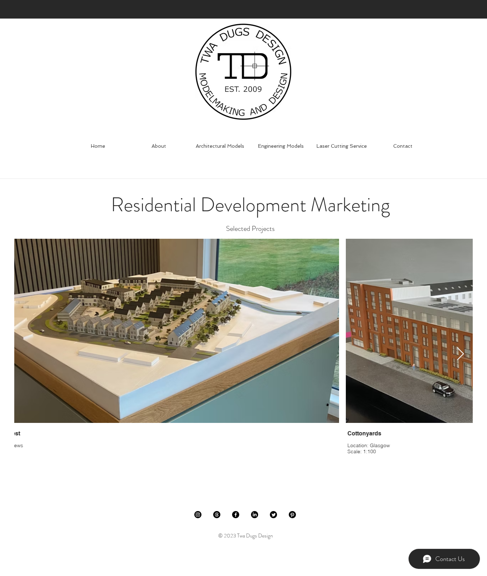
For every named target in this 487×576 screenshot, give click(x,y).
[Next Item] (460, 354)
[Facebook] (235, 514)
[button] (219, 146)
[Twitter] (273, 514)
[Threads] (216, 514)
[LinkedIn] (254, 514)
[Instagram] (197, 514)
